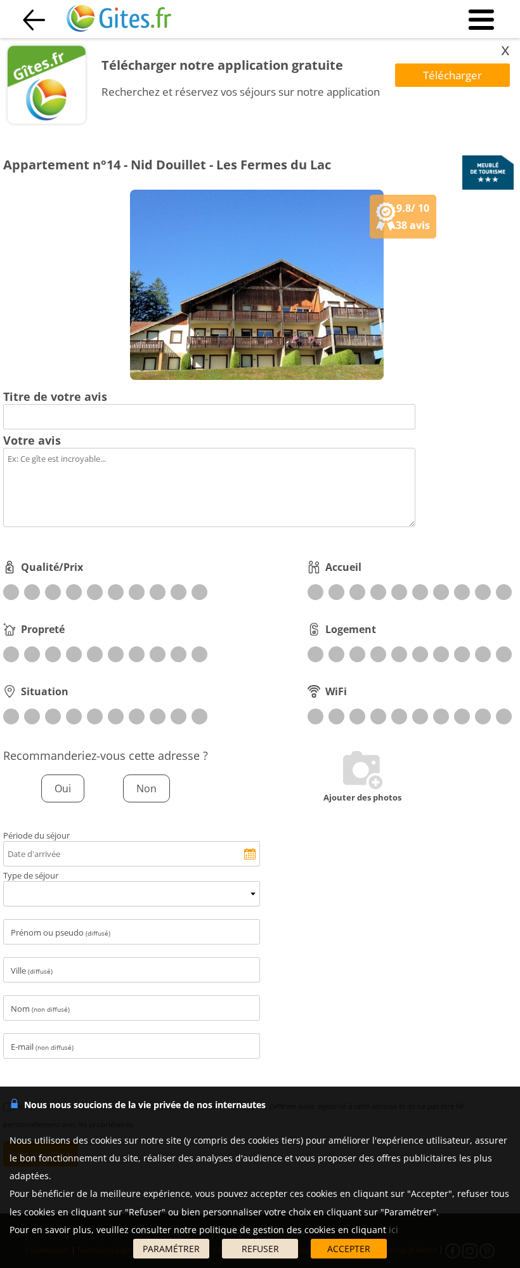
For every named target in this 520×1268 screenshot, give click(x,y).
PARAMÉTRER (171, 1249)
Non (146, 788)
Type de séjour (30, 875)
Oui (63, 788)
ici (393, 1230)
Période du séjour (36, 835)
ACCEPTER (348, 1249)
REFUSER (260, 1249)
